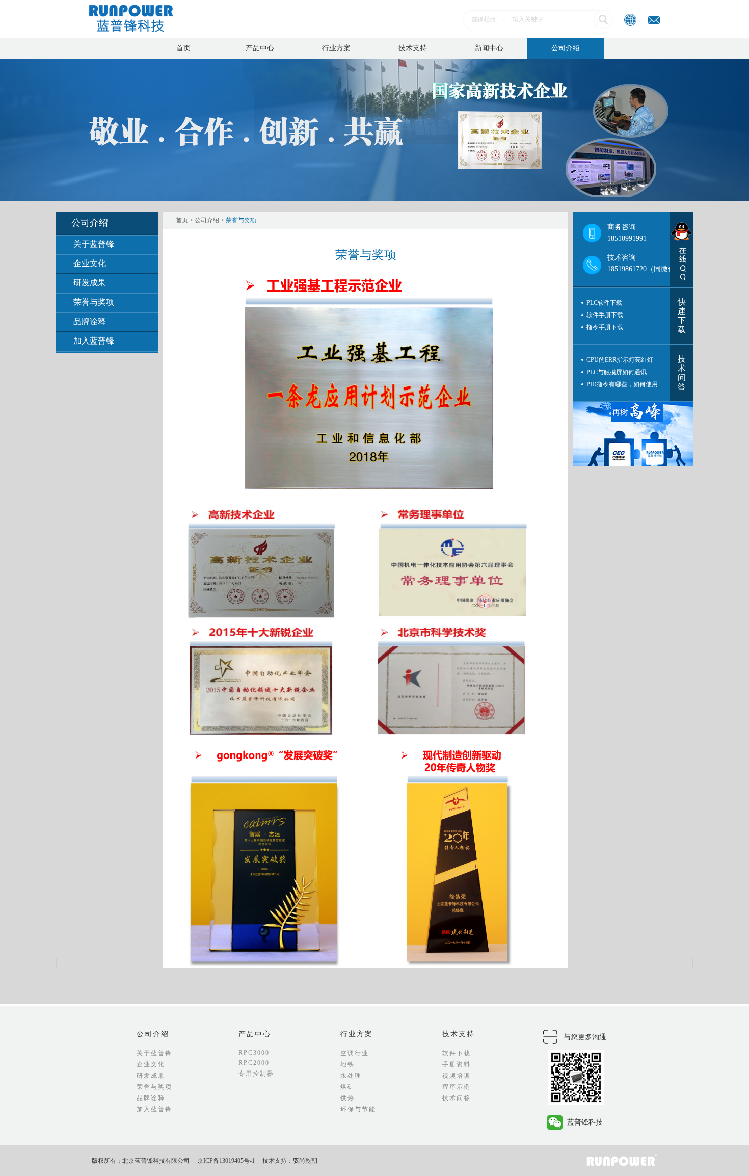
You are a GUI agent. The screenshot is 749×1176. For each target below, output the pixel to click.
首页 (183, 48)
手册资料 (456, 1064)
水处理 (351, 1075)
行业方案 (336, 48)
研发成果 (89, 282)
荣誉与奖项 (93, 302)
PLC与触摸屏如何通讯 (616, 372)
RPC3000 (254, 1052)
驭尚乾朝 (305, 1160)
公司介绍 (565, 48)
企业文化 (89, 263)
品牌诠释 (89, 321)
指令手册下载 (604, 327)
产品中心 (260, 48)
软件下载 (456, 1053)
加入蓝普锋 (93, 340)
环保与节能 (358, 1109)
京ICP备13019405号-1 (226, 1160)
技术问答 (682, 373)
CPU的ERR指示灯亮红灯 (619, 359)
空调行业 (354, 1053)
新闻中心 (489, 48)
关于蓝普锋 (93, 244)
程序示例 (456, 1086)
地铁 (347, 1064)
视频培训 (456, 1075)
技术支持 (412, 48)
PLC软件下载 (604, 302)
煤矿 (347, 1086)
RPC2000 (254, 1062)
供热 (347, 1098)
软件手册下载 (604, 315)
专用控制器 (256, 1073)
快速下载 (682, 316)
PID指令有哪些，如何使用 (622, 384)
